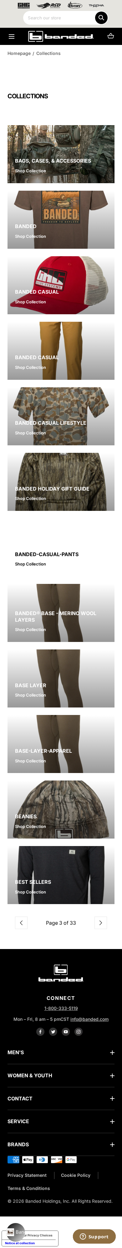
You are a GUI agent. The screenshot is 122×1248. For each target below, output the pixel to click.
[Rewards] (15, 1232)
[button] (11, 36)
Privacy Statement (27, 1175)
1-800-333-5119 (61, 1008)
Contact (20, 1098)
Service (18, 1121)
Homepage (19, 53)
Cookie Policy (75, 1175)
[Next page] (100, 923)
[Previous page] (21, 923)
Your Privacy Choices (36, 1235)
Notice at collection (20, 1243)
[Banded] (61, 36)
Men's (16, 1052)
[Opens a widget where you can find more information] (94, 1237)
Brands (18, 1144)
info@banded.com (89, 1019)
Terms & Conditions (29, 1188)
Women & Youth (30, 1075)
